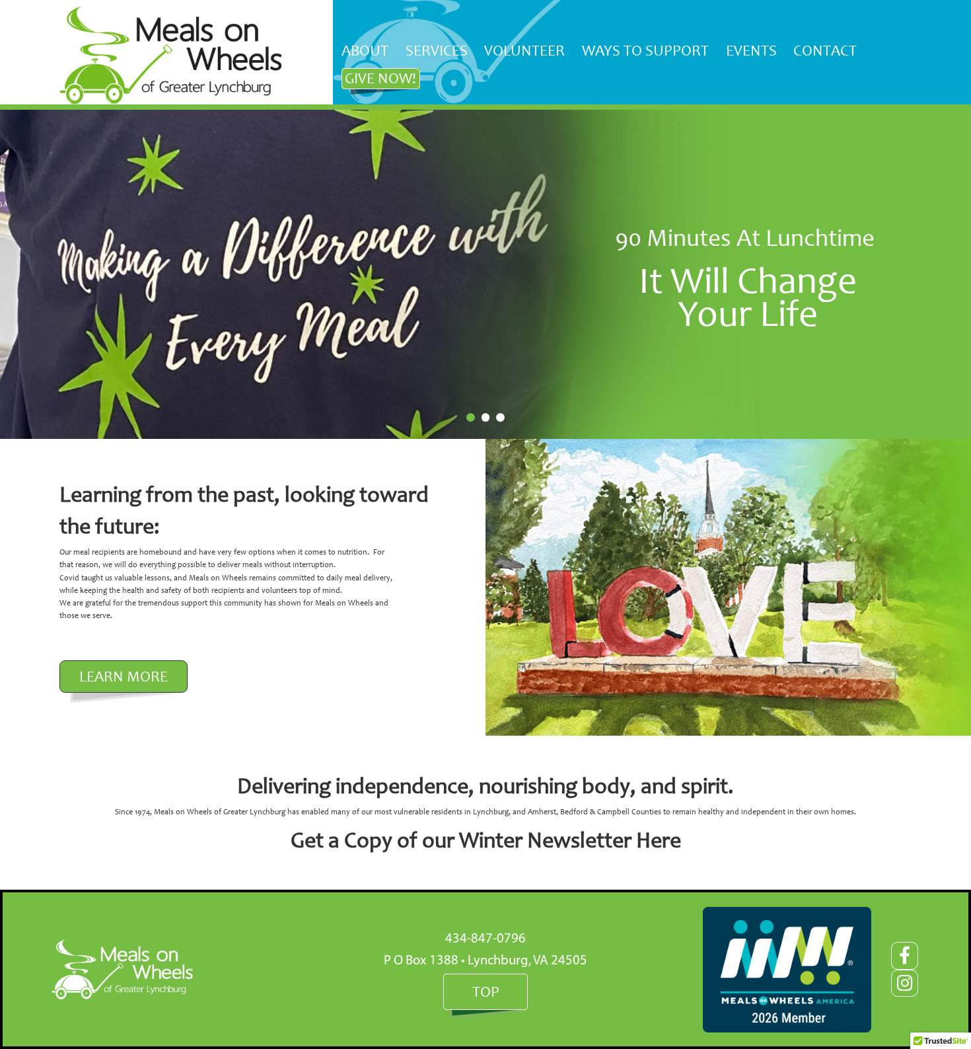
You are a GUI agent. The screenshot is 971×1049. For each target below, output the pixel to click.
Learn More (123, 676)
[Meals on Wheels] (170, 55)
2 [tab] (486, 417)
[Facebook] (904, 955)
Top (485, 991)
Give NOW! (380, 78)
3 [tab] (500, 417)
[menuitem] (365, 51)
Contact (825, 50)
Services (437, 50)
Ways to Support (645, 50)
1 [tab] (470, 417)
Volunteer (524, 50)
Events (751, 50)
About (365, 50)
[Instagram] (904, 983)
